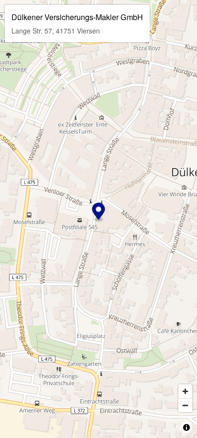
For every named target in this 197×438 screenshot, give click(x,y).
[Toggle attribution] (186, 427)
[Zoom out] (185, 405)
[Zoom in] (185, 391)
